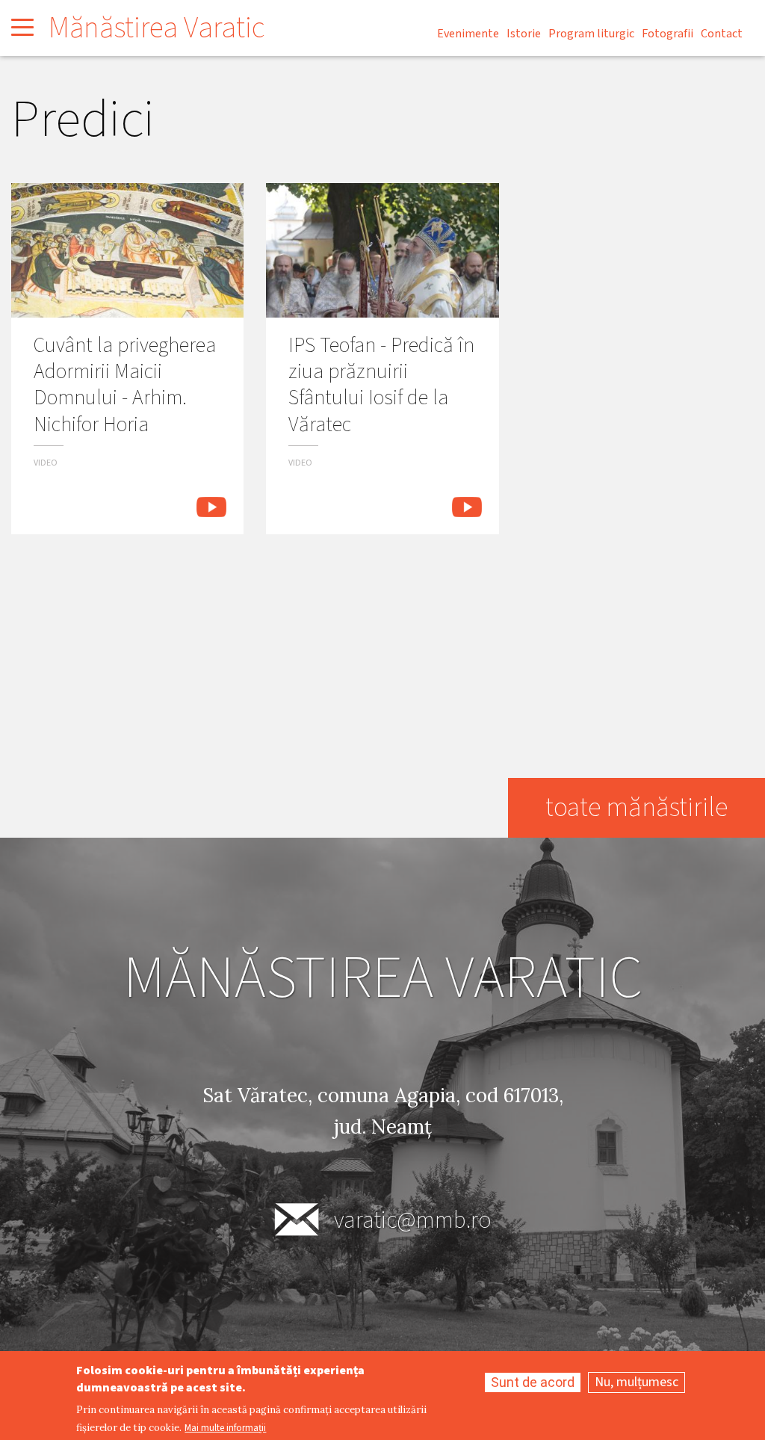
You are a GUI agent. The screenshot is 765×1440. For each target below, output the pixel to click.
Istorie (524, 33)
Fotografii (667, 33)
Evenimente (468, 33)
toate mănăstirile (636, 807)
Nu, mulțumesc (636, 1382)
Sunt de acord (532, 1382)
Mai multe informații (225, 1428)
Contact (722, 33)
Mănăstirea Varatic (156, 28)
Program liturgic (591, 33)
